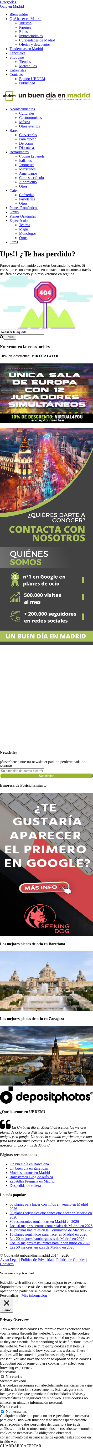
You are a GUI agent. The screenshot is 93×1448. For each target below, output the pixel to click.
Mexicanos (27, 169)
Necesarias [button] (8, 1372)
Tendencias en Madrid (26, 49)
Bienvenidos (19, 14)
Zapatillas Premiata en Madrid (32, 1181)
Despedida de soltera (25, 1185)
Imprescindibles (31, 36)
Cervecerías (28, 135)
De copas (26, 143)
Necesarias (14, 1377)
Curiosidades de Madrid (37, 40)
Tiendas (25, 62)
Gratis (14, 212)
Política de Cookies (70, 1260)
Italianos (25, 160)
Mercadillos (28, 66)
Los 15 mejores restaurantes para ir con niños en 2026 (50, 1243)
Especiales (17, 53)
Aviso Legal (9, 1260)
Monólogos (27, 233)
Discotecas (27, 148)
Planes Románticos (24, 208)
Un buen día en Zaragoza (29, 1168)
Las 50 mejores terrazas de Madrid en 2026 (42, 1247)
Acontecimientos (22, 109)
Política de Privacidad (37, 1260)
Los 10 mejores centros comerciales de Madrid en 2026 (51, 1226)
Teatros (24, 225)
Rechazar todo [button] (76, 1291)
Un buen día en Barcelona (29, 1164)
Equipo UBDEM (32, 79)
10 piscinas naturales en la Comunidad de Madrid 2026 (51, 1230)
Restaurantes (19, 152)
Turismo (25, 23)
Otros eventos (29, 126)
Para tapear (27, 139)
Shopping (17, 57)
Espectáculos (19, 221)
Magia (24, 229)
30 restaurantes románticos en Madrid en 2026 (44, 1221)
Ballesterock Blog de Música (31, 1177)
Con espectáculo (31, 178)
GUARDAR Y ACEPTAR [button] (20, 1446)
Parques (25, 27)
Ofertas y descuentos (34, 44)
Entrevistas (18, 70)
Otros (23, 186)
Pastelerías (27, 199)
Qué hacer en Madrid (25, 19)
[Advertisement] (46, 698)
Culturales (26, 113)
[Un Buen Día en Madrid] (46, 101)
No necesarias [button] (10, 1407)
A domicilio (28, 182)
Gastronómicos (30, 118)
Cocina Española (32, 156)
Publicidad (27, 83)
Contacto (16, 74)
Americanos (28, 173)
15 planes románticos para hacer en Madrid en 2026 (48, 1234)
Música (24, 122)
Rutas (23, 32)
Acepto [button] (58, 1291)
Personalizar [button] (9, 1295)
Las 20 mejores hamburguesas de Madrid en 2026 (47, 1239)
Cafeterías (26, 195)
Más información (34, 1295)
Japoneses (26, 165)
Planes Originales (23, 216)
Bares (14, 130)
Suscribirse (46, 776)
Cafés (14, 191)
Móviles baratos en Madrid (30, 1173)
